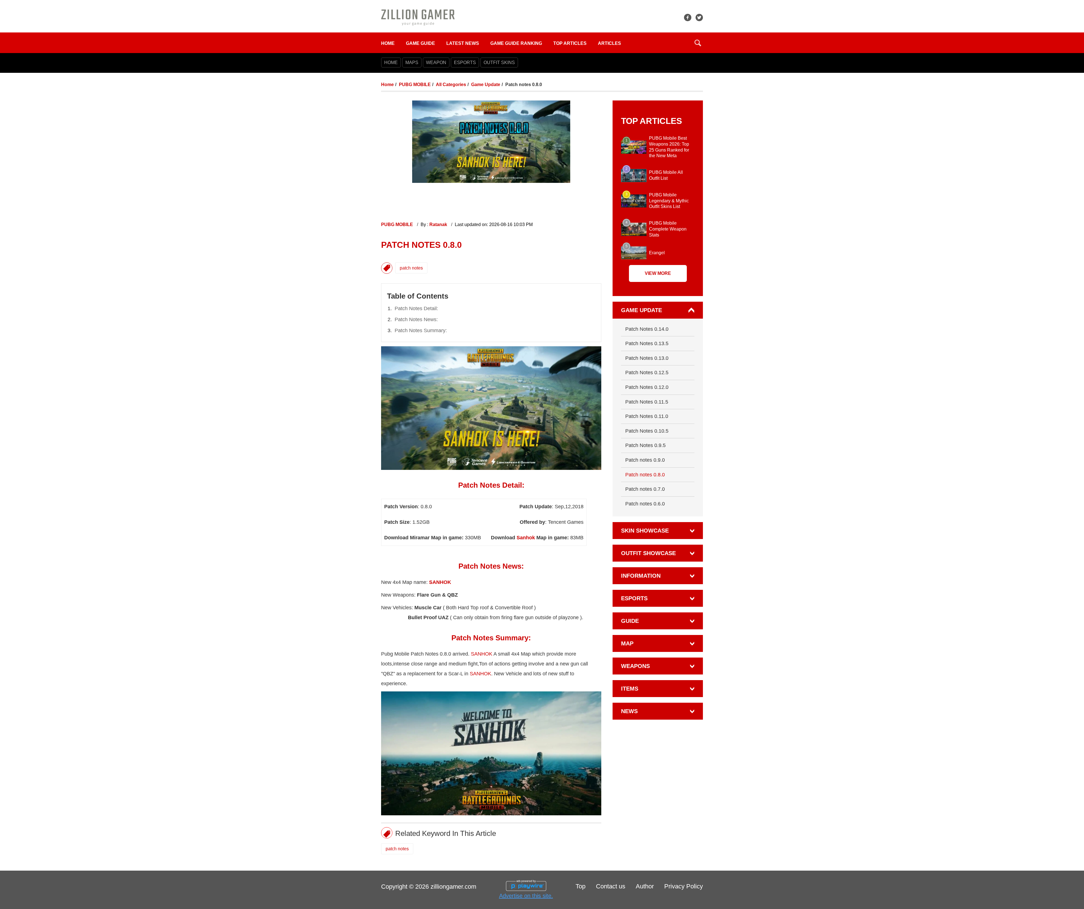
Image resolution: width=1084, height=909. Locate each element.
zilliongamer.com (453, 886)
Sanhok (526, 537)
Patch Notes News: (416, 319)
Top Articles (570, 43)
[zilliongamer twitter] (699, 17)
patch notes (411, 268)
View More (658, 273)
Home (388, 43)
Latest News (462, 43)
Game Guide (420, 43)
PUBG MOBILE (415, 84)
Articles (609, 43)
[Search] (698, 43)
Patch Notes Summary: (421, 330)
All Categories (451, 84)
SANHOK (481, 654)
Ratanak (438, 224)
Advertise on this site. (526, 896)
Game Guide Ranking (516, 43)
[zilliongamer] (418, 17)
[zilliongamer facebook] (687, 17)
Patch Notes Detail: (416, 308)
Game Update (485, 84)
